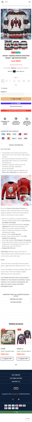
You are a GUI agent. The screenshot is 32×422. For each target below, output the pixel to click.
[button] (4, 88)
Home (2, 5)
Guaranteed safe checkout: (10, 131)
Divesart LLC (15, 394)
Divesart (6, 2)
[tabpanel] (17, 346)
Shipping (13, 68)
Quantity (4, 92)
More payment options (16, 106)
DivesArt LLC (13, 348)
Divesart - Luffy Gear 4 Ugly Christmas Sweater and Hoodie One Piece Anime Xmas (17, 351)
